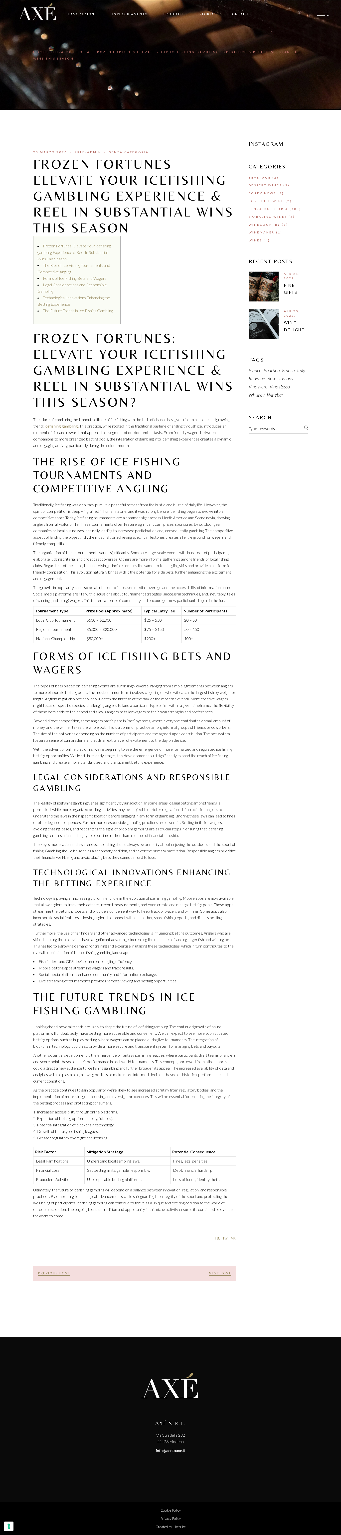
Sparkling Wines (268, 217)
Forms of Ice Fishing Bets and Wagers (74, 278)
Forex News (262, 193)
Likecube (179, 1527)
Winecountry (265, 224)
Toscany (286, 378)
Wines (255, 240)
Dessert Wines (265, 185)
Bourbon (272, 370)
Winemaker (262, 232)
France (288, 370)
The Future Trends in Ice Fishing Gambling (78, 310)
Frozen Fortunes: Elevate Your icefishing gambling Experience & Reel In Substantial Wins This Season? (74, 252)
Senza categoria (70, 52)
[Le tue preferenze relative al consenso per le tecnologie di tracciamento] (8, 1526)
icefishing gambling (61, 426)
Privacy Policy (170, 1518)
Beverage (260, 177)
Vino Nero (258, 386)
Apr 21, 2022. (292, 276)
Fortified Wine (266, 201)
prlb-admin (88, 152)
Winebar (275, 395)
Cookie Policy (171, 1510)
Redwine (257, 378)
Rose (271, 378)
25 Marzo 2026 (50, 152)
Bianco (255, 370)
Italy (301, 370)
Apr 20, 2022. (292, 313)
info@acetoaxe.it (170, 1450)
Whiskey (257, 395)
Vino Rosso (280, 386)
